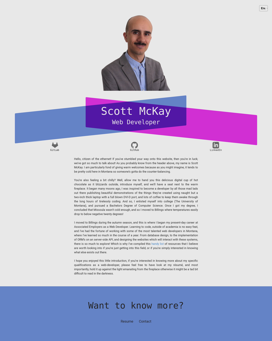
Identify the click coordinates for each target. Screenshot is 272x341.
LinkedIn (216, 150)
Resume (127, 321)
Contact (145, 321)
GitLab (54, 150)
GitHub (134, 150)
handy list (157, 243)
